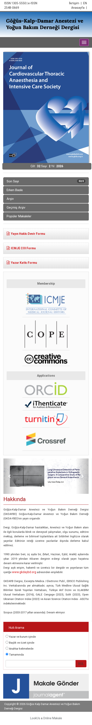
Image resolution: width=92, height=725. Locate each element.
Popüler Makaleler (19, 216)
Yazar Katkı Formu (24, 262)
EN (85, 3)
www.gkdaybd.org (24, 572)
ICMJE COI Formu (23, 248)
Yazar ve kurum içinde (22, 636)
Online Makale (52, 718)
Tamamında (16, 654)
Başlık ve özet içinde (21, 642)
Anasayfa (79, 7)
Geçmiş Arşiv (16, 207)
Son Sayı (45, 181)
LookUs (35, 718)
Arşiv (10, 199)
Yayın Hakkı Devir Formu (28, 233)
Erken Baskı (15, 190)
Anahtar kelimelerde (20, 648)
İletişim (75, 3)
